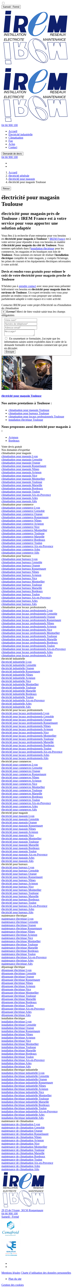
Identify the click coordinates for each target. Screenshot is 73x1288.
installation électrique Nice (16, 1040)
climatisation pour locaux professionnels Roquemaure (31, 620)
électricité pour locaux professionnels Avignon (27, 729)
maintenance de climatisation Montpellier (24, 1146)
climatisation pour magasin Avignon (21, 472)
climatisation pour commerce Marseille (22, 536)
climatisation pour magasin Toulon (20, 491)
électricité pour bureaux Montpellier (21, 889)
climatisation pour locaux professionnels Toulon (28, 645)
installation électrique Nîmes (17, 1034)
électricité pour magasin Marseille (20, 844)
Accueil (13, 131)
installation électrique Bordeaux (19, 1053)
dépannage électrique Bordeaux (19, 1002)
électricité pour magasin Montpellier (21, 838)
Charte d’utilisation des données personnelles (46, 1272)
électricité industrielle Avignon (18, 677)
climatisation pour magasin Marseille (21, 485)
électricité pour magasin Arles (17, 857)
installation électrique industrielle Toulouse (25, 1098)
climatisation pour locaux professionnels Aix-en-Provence (33, 649)
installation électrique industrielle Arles (22, 1114)
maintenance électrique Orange (18, 925)
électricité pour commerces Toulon (20, 799)
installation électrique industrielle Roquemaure (27, 1082)
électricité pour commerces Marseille (21, 793)
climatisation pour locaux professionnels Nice (26, 629)
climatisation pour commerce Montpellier (24, 530)
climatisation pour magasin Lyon (19, 456)
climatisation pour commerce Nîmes (21, 520)
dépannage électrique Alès (16, 1015)
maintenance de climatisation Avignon (22, 1140)
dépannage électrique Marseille (18, 999)
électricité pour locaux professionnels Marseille (27, 742)
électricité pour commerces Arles (19, 806)
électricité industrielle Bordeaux (19, 693)
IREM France (57, 238)
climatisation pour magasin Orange (20, 462)
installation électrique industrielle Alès (22, 1117)
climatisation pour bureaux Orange (20, 565)
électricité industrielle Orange (17, 668)
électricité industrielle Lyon (16, 661)
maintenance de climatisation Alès (20, 1169)
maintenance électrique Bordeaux (20, 950)
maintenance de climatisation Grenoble (23, 1127)
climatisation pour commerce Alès (20, 552)
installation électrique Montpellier (20, 1044)
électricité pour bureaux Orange (19, 873)
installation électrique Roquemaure (20, 1031)
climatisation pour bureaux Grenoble (21, 562)
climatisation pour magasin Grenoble (21, 459)
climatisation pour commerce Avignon (22, 523)
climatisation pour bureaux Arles (19, 600)
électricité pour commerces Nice (19, 783)
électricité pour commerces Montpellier (23, 787)
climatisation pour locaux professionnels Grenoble (29, 613)
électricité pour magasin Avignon (19, 832)
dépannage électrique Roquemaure (20, 979)
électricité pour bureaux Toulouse (20, 893)
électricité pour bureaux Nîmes (18, 880)
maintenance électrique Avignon (19, 934)
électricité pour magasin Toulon (18, 851)
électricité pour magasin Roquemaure (22, 825)
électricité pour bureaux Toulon (18, 902)
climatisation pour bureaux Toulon (20, 594)
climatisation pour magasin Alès (19, 501)
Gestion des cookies (12, 1284)
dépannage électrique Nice (16, 989)
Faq (11, 140)
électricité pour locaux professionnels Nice (25, 732)
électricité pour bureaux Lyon (17, 867)
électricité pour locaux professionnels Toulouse (27, 738)
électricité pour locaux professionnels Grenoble (27, 716)
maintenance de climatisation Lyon (20, 1124)
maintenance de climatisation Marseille (22, 1153)
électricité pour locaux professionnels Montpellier (28, 735)
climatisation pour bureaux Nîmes (20, 571)
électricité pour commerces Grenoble (21, 767)
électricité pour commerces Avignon (21, 780)
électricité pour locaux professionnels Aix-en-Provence (31, 751)
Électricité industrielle (21, 134)
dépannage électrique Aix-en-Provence (23, 1008)
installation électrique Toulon (17, 1056)
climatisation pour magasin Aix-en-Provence (26, 494)
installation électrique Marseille (18, 1050)
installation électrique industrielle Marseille (25, 1101)
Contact (13, 147)
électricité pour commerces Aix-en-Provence (26, 803)
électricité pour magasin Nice (17, 835)
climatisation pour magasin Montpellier (23, 478)
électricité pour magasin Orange (19, 822)
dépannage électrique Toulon (17, 1005)
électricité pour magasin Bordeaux (20, 848)
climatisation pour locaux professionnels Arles (27, 652)
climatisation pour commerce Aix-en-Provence (27, 546)
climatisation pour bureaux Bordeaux (22, 591)
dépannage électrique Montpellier (20, 992)
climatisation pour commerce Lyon (20, 507)
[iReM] (24, 1207)
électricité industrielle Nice (16, 681)
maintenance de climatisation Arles (20, 1166)
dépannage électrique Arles (16, 1011)
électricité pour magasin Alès (17, 860)
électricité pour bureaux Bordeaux (20, 899)
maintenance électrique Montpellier (21, 941)
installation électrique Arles (16, 1063)
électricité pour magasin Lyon (17, 816)
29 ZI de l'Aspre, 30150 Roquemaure (22, 1210)
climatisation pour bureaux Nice (19, 578)
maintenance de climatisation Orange (22, 1130)
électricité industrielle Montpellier (20, 684)
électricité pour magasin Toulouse (20, 841)
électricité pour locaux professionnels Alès (24, 758)
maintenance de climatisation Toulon (21, 1159)
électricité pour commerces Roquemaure (23, 774)
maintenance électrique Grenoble (19, 921)
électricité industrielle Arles (16, 703)
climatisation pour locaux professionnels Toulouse (36, 416)
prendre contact (27, 286)
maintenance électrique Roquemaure (21, 928)
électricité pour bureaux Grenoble (20, 870)
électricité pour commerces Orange (20, 771)
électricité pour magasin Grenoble (20, 819)
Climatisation (16, 137)
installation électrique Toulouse (26, 419)
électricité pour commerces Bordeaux (22, 796)
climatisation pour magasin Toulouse (29, 410)
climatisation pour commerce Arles (20, 549)
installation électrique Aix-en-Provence (23, 1060)
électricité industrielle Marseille (18, 690)
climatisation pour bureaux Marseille (21, 587)
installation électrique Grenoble (18, 1024)
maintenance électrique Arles (17, 960)
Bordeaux (14, 440)
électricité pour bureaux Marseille (20, 896)
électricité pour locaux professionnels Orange (26, 719)
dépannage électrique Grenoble (18, 973)
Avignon (13, 437)
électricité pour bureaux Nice (17, 886)
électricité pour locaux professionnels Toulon (26, 748)
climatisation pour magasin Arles (19, 498)
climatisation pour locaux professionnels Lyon (27, 610)
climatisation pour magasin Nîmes (20, 469)
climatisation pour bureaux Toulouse (29, 413)
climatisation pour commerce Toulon (21, 543)
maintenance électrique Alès (17, 963)
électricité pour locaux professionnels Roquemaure (29, 722)
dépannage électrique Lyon (16, 970)
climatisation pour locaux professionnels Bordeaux (29, 642)
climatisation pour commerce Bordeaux (23, 539)
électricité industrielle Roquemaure (20, 671)
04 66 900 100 (9, 125)
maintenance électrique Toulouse (19, 944)
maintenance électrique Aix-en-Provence (24, 957)
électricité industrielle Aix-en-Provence (23, 700)
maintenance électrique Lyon (17, 918)
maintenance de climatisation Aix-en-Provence (27, 1162)
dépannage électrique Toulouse (18, 995)
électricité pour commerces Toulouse (21, 790)
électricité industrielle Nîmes (17, 674)
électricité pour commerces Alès (19, 809)
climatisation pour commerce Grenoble (23, 510)
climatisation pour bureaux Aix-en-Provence (26, 597)
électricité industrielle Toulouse (18, 687)
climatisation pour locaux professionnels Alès (26, 655)
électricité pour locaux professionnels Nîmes (26, 726)
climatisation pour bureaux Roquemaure (23, 568)
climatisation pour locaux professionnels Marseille (29, 639)
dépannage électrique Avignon (18, 986)
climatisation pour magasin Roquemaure (23, 465)
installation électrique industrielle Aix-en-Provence (29, 1111)
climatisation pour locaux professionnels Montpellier (30, 632)
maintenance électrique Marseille (19, 947)
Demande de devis (12, 153)
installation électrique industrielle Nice (22, 1092)
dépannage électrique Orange (17, 976)
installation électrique (42, 248)
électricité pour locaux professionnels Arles (25, 754)
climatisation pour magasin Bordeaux (22, 488)
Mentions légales (10, 1272)
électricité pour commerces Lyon (19, 764)
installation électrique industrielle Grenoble (25, 1076)
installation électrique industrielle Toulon (24, 1108)
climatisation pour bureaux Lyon (19, 559)
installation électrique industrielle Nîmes (23, 1085)
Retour (6, 188)
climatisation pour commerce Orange (22, 514)
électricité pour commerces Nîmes (20, 777)
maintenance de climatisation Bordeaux (23, 1156)
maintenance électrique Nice (17, 938)
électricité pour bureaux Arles (17, 909)
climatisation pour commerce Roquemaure (25, 517)
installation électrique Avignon (18, 1037)
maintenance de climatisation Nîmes (21, 1137)
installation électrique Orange (17, 1027)
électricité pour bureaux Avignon (19, 883)
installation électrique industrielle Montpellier (26, 1095)
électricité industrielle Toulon (17, 697)
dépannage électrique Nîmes (17, 983)
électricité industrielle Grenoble (18, 665)
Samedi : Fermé (10, 1216)
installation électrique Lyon (16, 1021)
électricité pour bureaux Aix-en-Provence (24, 905)
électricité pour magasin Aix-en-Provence (24, 854)
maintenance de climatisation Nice (20, 1143)
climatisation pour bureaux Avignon (21, 575)
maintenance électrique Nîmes (18, 931)
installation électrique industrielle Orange (24, 1079)
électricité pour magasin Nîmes (18, 828)
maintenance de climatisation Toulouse (22, 1150)
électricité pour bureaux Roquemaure (22, 877)
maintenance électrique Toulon (18, 954)
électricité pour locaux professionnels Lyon (25, 713)
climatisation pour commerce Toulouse (22, 533)
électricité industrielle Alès (16, 706)
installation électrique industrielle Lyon (22, 1072)
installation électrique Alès (16, 1066)
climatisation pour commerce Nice (20, 526)
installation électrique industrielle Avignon (24, 1088)
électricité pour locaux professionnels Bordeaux (27, 745)
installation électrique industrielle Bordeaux (25, 1105)
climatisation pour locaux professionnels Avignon (28, 626)
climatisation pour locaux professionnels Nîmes (27, 623)
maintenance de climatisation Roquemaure (25, 1133)
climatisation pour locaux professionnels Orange (28, 616)
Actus (12, 144)
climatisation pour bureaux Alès (19, 604)
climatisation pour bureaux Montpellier (23, 581)
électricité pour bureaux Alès (17, 912)
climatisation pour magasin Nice (19, 475)
